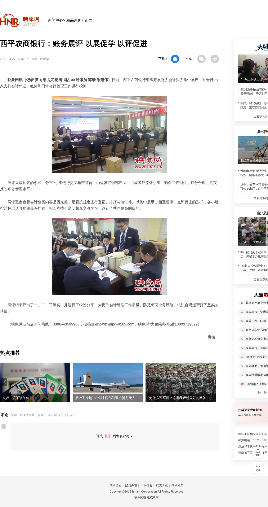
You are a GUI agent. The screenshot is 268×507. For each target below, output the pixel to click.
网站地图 (177, 485)
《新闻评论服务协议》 (60, 415)
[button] (4, 382)
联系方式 (162, 485)
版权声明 (131, 485)
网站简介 (115, 485)
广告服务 (146, 485)
